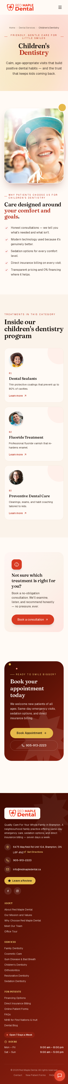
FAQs (7, 1014)
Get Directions (35, 852)
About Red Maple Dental (18, 909)
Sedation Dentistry (15, 981)
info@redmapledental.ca (27, 869)
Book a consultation (30, 619)
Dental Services (27, 27)
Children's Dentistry (15, 964)
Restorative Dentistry (16, 975)
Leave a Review (22, 880)
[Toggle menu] (60, 7)
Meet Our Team (13, 926)
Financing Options (15, 998)
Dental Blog (11, 1025)
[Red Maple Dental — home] (20, 7)
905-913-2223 (22, 860)
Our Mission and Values (18, 915)
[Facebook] (8, 891)
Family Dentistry (13, 948)
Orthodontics (12, 970)
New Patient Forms (36, 1075)
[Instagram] (17, 891)
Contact (18, 1075)
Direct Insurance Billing (17, 1003)
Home (12, 27)
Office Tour (10, 931)
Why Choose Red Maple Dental (22, 920)
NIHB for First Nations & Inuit (20, 1020)
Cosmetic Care (13, 953)
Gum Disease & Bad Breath (20, 959)
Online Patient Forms (16, 1009)
